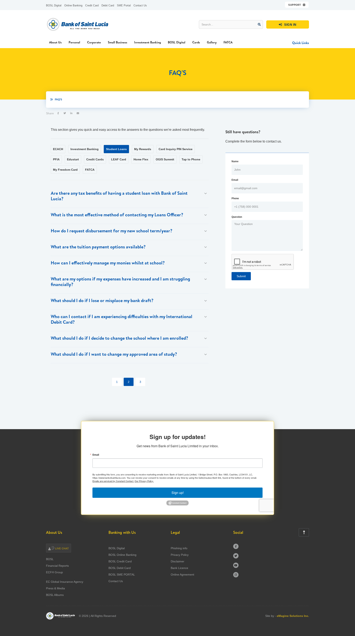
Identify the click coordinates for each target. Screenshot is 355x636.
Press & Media (55, 588)
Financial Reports (57, 565)
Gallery (212, 42)
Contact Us (140, 5)
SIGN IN (287, 24)
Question (237, 216)
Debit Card (107, 5)
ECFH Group (54, 572)
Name (235, 161)
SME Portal (124, 5)
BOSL (50, 559)
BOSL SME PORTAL (121, 574)
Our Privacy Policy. (144, 481)
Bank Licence (179, 568)
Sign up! (178, 492)
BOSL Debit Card (119, 568)
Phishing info (179, 548)
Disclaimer (177, 561)
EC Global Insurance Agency (64, 581)
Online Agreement (182, 574)
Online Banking (73, 5)
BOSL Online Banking (122, 554)
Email (235, 179)
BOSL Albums (55, 595)
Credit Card (92, 5)
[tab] (58, 149)
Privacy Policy (180, 554)
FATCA (228, 42)
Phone (235, 198)
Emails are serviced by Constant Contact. (113, 481)
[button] (297, 5)
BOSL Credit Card (120, 561)
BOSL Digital (53, 5)
